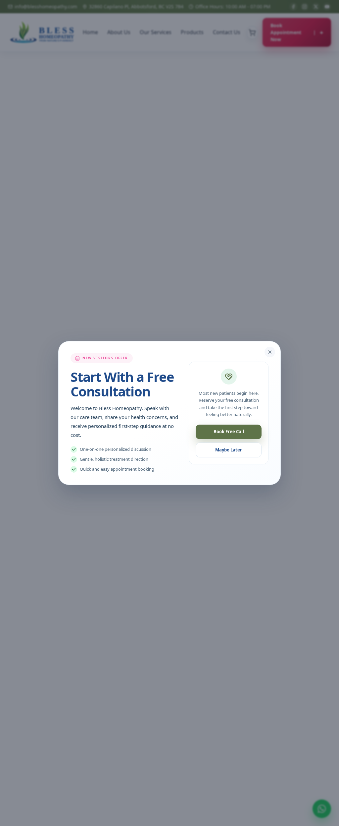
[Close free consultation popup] (270, 352)
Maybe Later (228, 450)
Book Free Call (229, 432)
